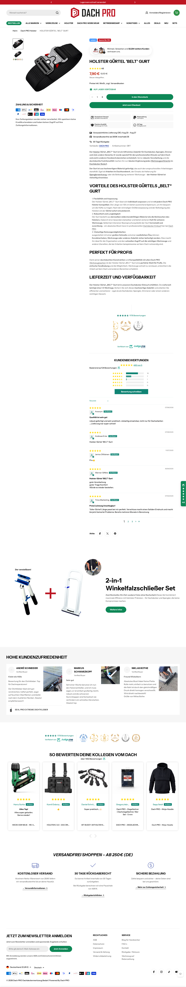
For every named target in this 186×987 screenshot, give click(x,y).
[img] (95, 408)
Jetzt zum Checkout (131, 105)
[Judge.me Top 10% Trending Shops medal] (136, 738)
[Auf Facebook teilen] (100, 534)
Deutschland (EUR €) (19, 967)
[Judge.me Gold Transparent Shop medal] (137, 326)
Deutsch (38, 967)
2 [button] (128, 521)
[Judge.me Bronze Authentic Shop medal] (115, 738)
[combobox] (33, 13)
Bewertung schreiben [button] (131, 391)
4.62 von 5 (137, 365)
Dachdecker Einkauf (152, 226)
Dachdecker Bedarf (98, 164)
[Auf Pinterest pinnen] (115, 534)
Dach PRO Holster (29, 31)
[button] (51, 2)
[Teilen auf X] (108, 534)
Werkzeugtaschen (97, 263)
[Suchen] (57, 12)
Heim (15, 31)
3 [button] (132, 521)
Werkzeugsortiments (160, 161)
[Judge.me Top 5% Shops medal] (125, 738)
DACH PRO (104, 146)
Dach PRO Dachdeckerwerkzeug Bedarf (30, 980)
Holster (96, 152)
